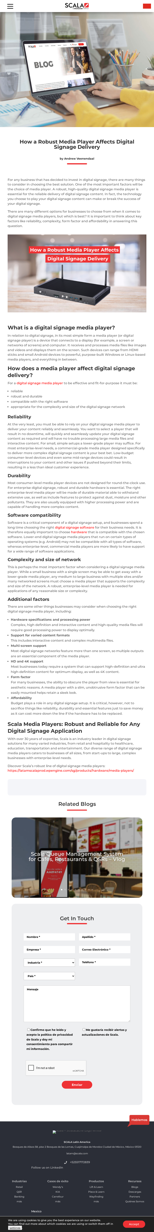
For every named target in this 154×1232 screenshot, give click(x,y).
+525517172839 (80, 1162)
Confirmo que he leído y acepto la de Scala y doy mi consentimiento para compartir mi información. (49, 1039)
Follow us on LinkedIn (47, 1167)
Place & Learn (96, 1191)
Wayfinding (96, 1196)
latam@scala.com (77, 1153)
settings (15, 1227)
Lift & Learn (96, 1186)
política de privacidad (57, 1034)
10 (92, 889)
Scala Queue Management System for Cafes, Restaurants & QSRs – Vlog (77, 856)
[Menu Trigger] (10, 6)
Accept (134, 1224)
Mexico (36, 1211)
